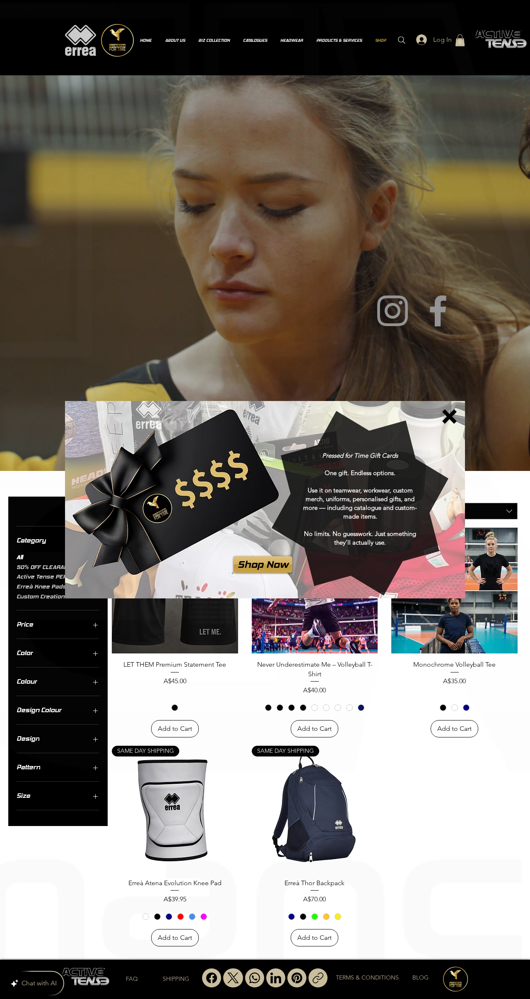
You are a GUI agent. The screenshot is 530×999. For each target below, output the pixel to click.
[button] (449, 416)
